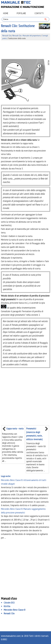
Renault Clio (6, 35)
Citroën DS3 (9, 602)
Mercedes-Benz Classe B (14, 609)
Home (5, 13)
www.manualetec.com (10, 635)
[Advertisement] (25, 49)
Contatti (39, 13)
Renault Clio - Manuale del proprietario (27, 35)
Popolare (21, 13)
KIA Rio (7, 606)
